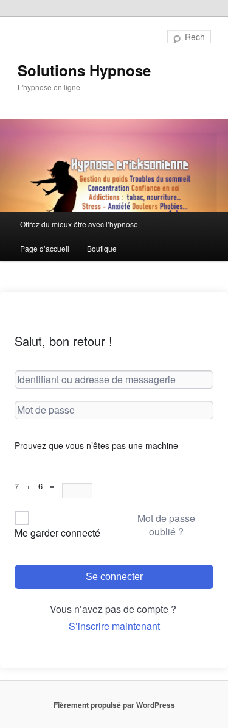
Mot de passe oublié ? (166, 525)
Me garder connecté (57, 533)
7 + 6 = (38, 486)
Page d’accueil (44, 248)
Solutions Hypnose (84, 70)
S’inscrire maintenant (114, 626)
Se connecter (114, 576)
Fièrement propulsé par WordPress (114, 704)
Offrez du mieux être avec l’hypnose (79, 224)
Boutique (102, 248)
